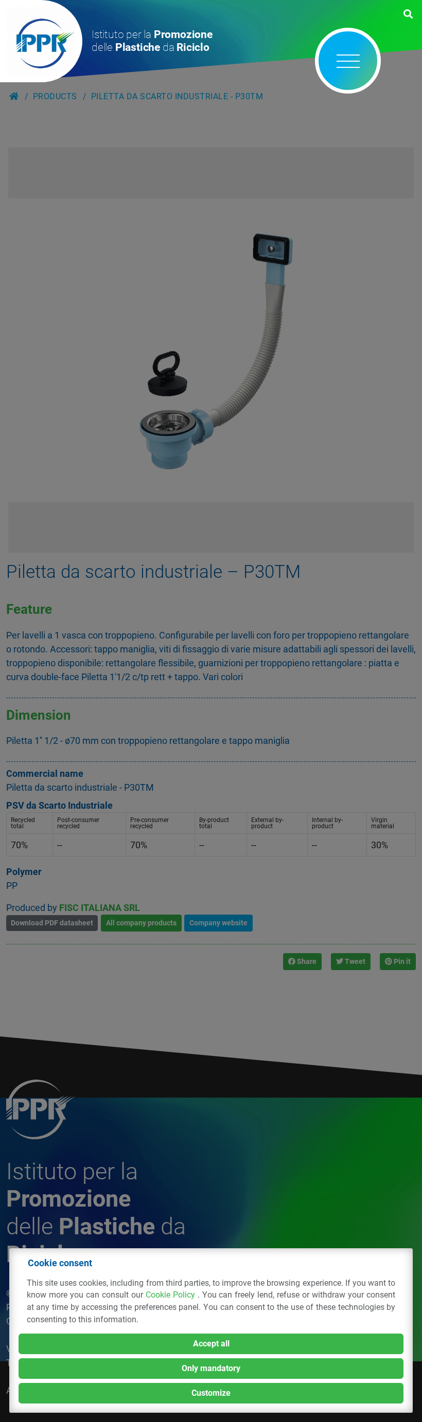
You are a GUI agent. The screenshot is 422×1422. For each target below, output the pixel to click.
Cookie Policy (172, 1295)
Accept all (211, 1343)
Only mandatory (211, 1368)
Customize (211, 1393)
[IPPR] (41, 41)
